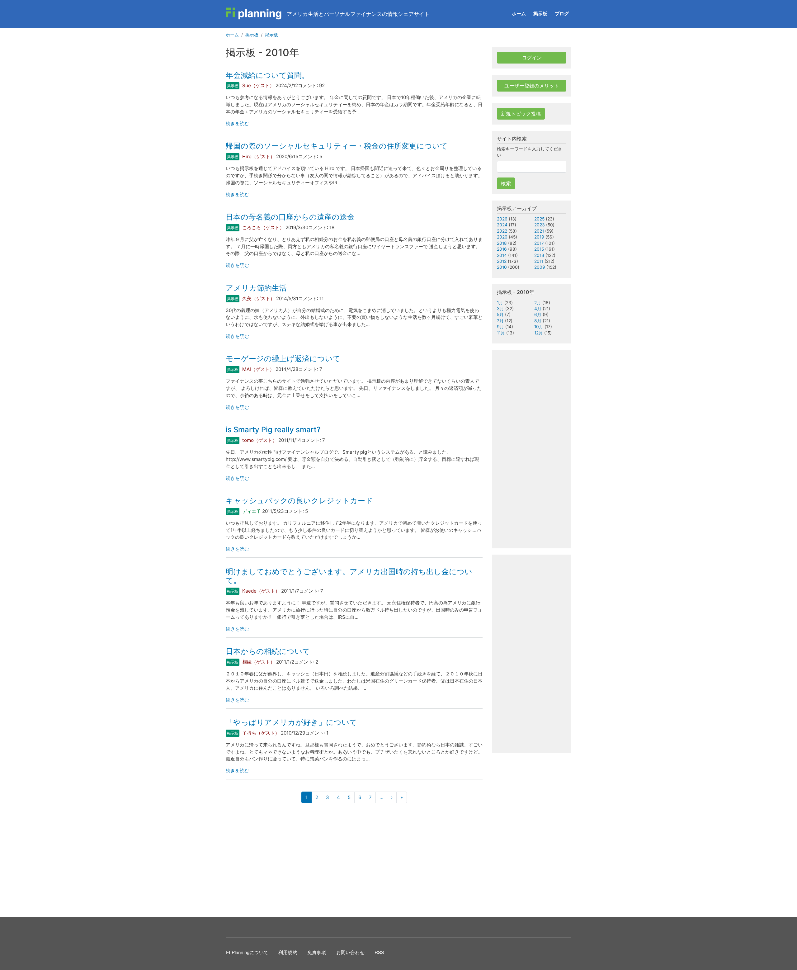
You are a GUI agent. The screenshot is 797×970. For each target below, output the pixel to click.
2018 (502, 243)
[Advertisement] (354, 859)
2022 (502, 231)
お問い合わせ (350, 952)
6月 (537, 314)
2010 (502, 267)
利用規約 (287, 952)
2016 (502, 249)
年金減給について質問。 (267, 75)
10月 (538, 326)
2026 (502, 218)
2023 (539, 224)
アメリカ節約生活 (256, 287)
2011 (538, 261)
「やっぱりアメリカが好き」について (291, 722)
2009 (539, 267)
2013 (539, 255)
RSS (379, 952)
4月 (537, 308)
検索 (506, 183)
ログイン (532, 57)
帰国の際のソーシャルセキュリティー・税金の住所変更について (337, 145)
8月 (537, 320)
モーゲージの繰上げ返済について (283, 358)
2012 (502, 261)
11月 (501, 332)
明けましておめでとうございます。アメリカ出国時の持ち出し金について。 (349, 576)
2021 (539, 231)
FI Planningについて (247, 952)
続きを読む (237, 123)
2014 (502, 255)
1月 (500, 302)
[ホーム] (254, 13)
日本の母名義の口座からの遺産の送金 (290, 216)
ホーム (519, 14)
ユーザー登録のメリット (531, 86)
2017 (539, 243)
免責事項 (316, 952)
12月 (538, 332)
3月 (500, 308)
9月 (500, 326)
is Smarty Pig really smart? (273, 429)
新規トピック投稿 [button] (521, 114)
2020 (502, 236)
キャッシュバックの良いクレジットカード (299, 500)
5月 (500, 314)
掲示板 (540, 14)
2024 (502, 224)
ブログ (562, 14)
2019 (539, 236)
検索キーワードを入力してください (529, 151)
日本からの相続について (268, 651)
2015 (539, 249)
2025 (539, 218)
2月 (537, 302)
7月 (500, 320)
